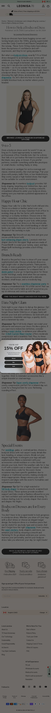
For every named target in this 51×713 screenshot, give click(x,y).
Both (14, 366)
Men (14, 362)
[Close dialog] (49, 342)
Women (14, 358)
